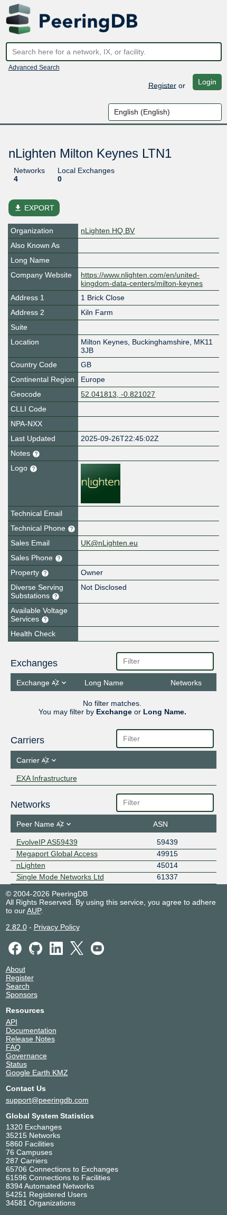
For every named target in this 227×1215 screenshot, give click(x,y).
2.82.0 (16, 927)
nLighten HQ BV (108, 230)
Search (18, 986)
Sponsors (21, 994)
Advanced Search (34, 67)
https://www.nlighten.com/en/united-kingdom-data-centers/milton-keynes (142, 279)
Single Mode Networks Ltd (60, 877)
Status (16, 1064)
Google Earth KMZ (37, 1072)
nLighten (30, 865)
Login (207, 82)
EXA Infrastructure (46, 778)
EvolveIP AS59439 (47, 842)
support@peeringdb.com (47, 1100)
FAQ (13, 1047)
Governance (26, 1055)
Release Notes (30, 1039)
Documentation (31, 1030)
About (15, 969)
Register (162, 85)
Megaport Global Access (57, 853)
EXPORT (34, 208)
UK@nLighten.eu (109, 543)
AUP (34, 910)
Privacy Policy (57, 927)
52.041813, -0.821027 (118, 394)
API (11, 1022)
